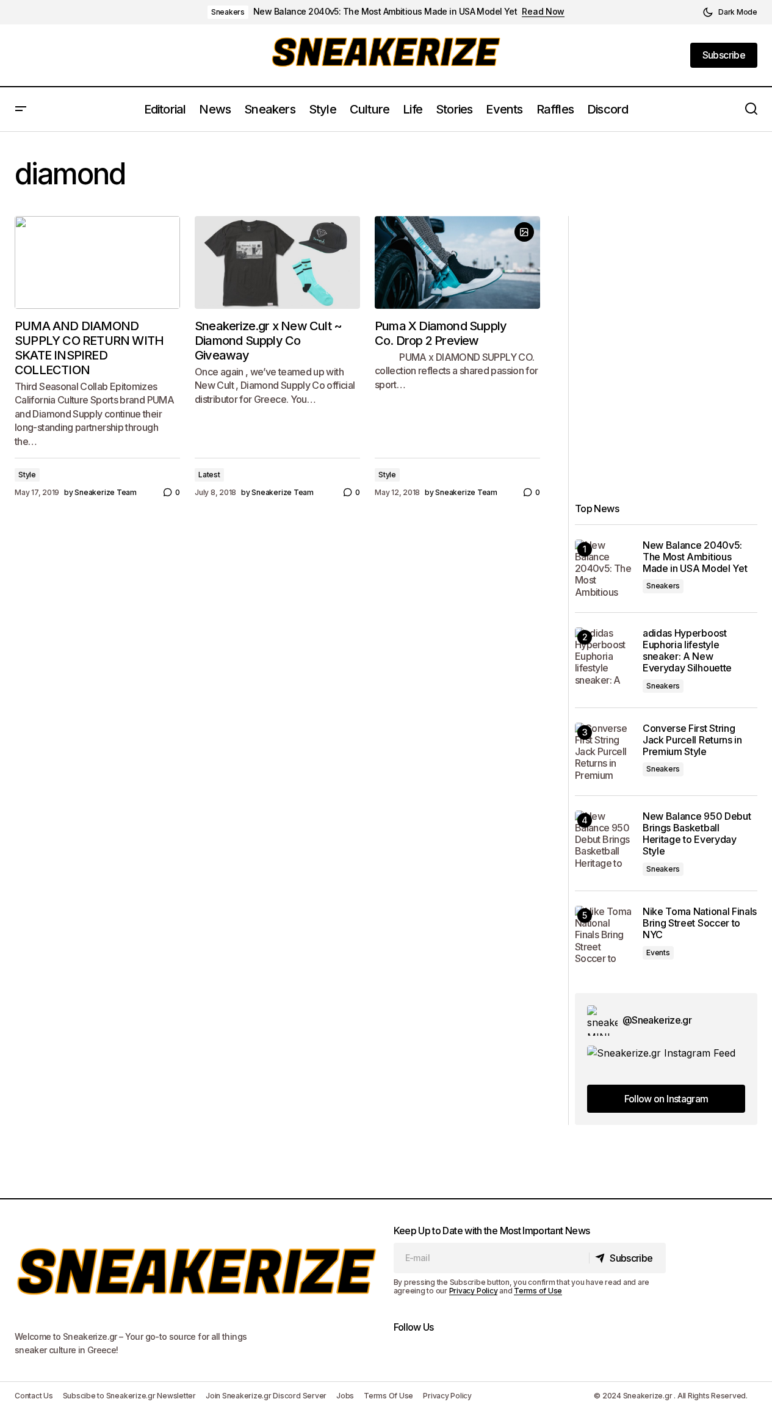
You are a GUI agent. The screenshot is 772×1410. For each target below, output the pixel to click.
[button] (729, 12)
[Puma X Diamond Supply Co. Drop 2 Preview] (457, 262)
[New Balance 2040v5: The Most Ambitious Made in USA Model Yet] (604, 569)
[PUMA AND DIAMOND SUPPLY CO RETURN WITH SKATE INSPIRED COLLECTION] (97, 262)
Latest (209, 474)
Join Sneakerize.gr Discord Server (266, 1395)
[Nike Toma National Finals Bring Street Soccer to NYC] (604, 935)
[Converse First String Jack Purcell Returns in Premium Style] (604, 752)
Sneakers (228, 11)
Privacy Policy (473, 1290)
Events (658, 952)
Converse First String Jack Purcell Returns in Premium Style (692, 740)
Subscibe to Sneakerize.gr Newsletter (129, 1395)
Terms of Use (538, 1290)
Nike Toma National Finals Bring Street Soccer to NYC (700, 923)
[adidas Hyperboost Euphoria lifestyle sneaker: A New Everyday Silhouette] (604, 656)
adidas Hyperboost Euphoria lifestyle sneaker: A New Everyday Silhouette (687, 650)
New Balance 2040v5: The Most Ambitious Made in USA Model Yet (385, 11)
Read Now (543, 11)
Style (27, 474)
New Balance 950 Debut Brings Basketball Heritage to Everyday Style (697, 834)
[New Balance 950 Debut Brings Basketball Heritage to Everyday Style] (604, 840)
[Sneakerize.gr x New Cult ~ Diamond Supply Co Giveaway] (277, 262)
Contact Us (34, 1395)
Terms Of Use (388, 1395)
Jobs (345, 1395)
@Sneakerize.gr (656, 1020)
